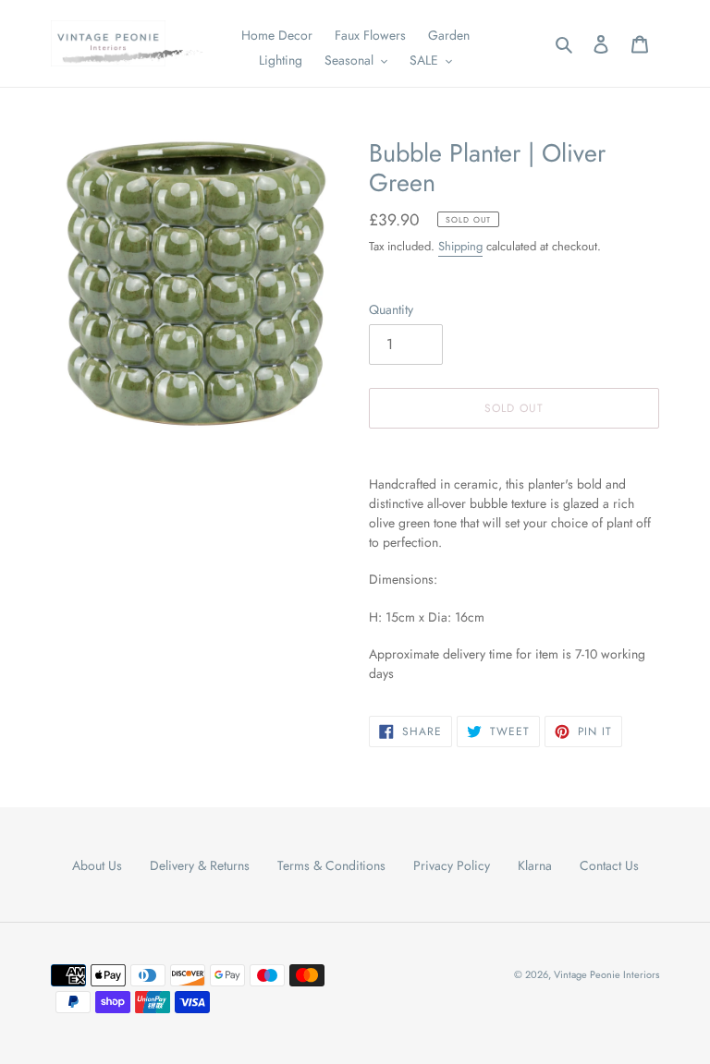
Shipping (460, 246)
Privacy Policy (451, 865)
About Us (97, 865)
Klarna (535, 865)
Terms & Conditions (331, 865)
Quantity (391, 309)
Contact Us (609, 865)
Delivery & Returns (200, 865)
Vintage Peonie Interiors (606, 974)
